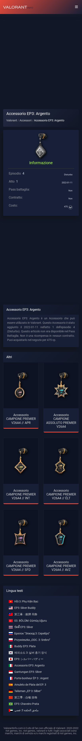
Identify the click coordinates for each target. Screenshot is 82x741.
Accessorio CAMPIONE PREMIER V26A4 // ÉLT (61, 494)
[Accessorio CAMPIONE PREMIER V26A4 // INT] (21, 461)
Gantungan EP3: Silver (28, 672)
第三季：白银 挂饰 (25, 697)
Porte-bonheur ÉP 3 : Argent (31, 678)
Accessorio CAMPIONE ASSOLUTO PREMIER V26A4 (61, 420)
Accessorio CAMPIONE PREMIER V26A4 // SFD (21, 566)
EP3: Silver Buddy (25, 608)
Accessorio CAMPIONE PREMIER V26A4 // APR (21, 418)
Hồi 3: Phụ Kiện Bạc (26, 601)
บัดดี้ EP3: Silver (23, 627)
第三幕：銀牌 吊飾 (25, 614)
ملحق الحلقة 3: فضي (26, 710)
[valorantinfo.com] (18, 7)
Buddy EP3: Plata (25, 646)
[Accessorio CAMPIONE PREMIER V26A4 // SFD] (21, 532)
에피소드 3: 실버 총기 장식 (30, 652)
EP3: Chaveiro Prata (26, 704)
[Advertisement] (41, 58)
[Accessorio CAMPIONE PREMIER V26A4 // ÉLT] (61, 461)
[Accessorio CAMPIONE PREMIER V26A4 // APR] (21, 385)
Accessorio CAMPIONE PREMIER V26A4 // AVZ (61, 566)
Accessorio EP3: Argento (29, 665)
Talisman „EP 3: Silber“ (28, 691)
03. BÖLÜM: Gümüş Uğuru (30, 620)
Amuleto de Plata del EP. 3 (30, 684)
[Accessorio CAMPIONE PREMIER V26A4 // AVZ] (61, 532)
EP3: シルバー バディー (28, 659)
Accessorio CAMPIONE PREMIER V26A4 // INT (21, 494)
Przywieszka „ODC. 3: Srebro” (32, 640)
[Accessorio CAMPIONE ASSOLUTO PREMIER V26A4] (61, 385)
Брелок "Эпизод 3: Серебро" (32, 633)
